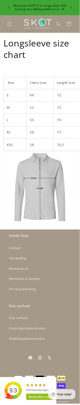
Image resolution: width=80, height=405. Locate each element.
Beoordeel (39, 397)
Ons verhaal (18, 318)
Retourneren (18, 268)
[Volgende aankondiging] (71, 7)
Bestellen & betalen (24, 279)
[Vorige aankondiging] (8, 7)
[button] (9, 24)
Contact (15, 248)
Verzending (17, 258)
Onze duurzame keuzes (27, 328)
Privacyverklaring (22, 289)
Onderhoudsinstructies (27, 338)
